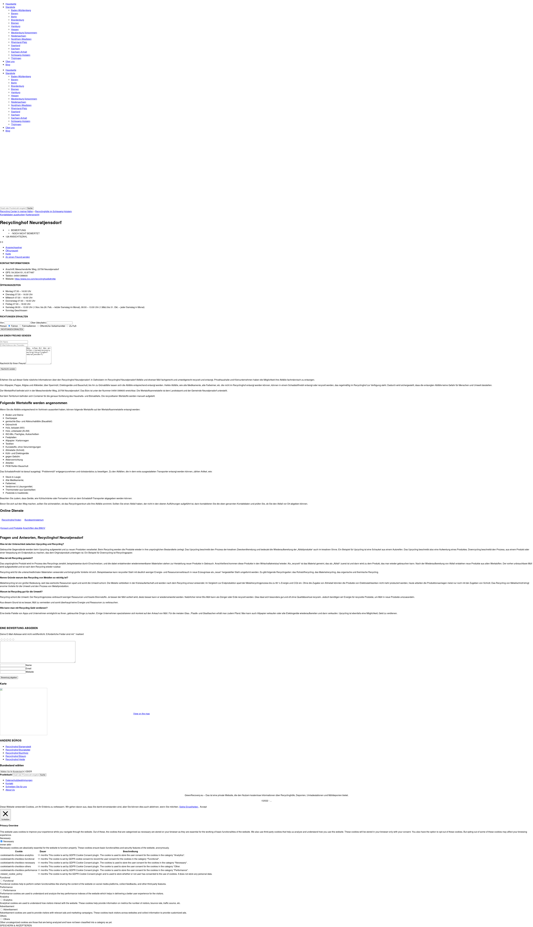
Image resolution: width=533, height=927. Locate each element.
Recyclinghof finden (11, 519)
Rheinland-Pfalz (19, 42)
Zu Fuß (72, 325)
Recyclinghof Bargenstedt (18, 746)
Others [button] (3, 915)
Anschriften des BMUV (34, 528)
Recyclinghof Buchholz (17, 752)
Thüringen (16, 58)
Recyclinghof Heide (15, 759)
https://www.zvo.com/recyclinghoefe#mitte (35, 278)
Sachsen (15, 48)
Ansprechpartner (14, 247)
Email (28, 668)
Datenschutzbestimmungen (19, 780)
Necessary (8, 841)
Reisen (3, 325)
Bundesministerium (34, 519)
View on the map (141, 713)
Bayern (14, 13)
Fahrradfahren (29, 325)
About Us (10, 789)
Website (30, 671)
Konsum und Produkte (11, 528)
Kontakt (9, 783)
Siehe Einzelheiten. (189, 806)
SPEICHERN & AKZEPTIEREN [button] (16, 925)
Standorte (10, 7)
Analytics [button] (4, 896)
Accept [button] (203, 806)
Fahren (14, 325)
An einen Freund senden (18, 257)
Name (29, 665)
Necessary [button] (5, 838)
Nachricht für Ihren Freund (13, 363)
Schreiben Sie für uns (16, 786)
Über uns (10, 61)
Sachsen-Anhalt (19, 51)
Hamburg (15, 26)
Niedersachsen (18, 35)
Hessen (15, 29)
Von (2, 322)
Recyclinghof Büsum (16, 756)
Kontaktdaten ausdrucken (12, 214)
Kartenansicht (32, 214)
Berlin (14, 16)
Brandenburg (17, 19)
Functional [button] (5, 877)
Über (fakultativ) (38, 322)
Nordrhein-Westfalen (21, 39)
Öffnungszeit (12, 250)
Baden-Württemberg (21, 10)
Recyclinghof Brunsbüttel (18, 749)
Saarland (15, 45)
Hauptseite (11, 3)
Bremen (15, 23)
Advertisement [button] (7, 906)
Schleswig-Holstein (20, 55)
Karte (8, 253)
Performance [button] (6, 887)
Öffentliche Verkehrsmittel (52, 325)
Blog (8, 64)
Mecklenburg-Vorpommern (24, 32)
